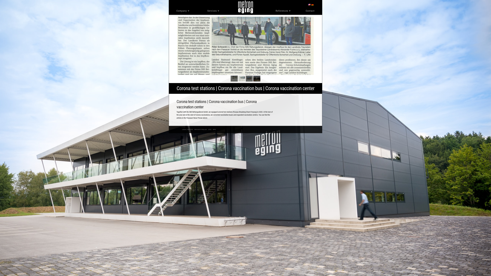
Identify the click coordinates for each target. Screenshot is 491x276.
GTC (210, 129)
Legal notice (187, 129)
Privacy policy (200, 129)
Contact (310, 11)
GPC (214, 129)
